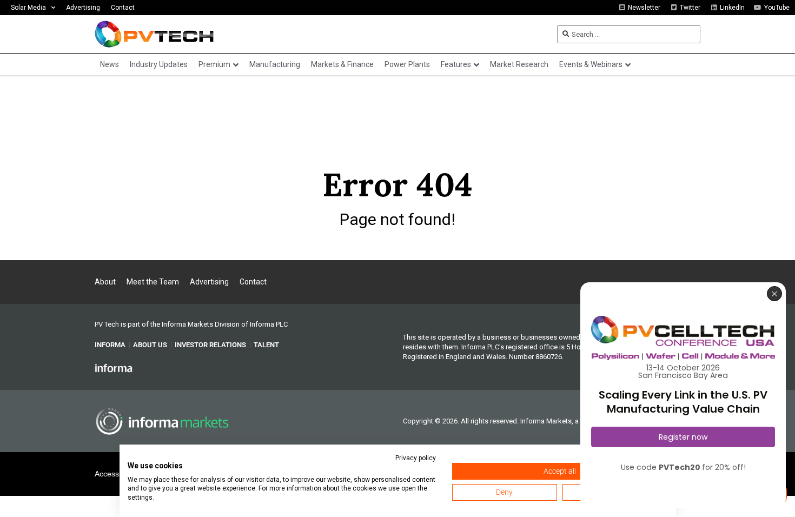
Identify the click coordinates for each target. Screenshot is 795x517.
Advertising (83, 7)
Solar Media (28, 7)
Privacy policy (415, 458)
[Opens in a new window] (113, 367)
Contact (123, 7)
